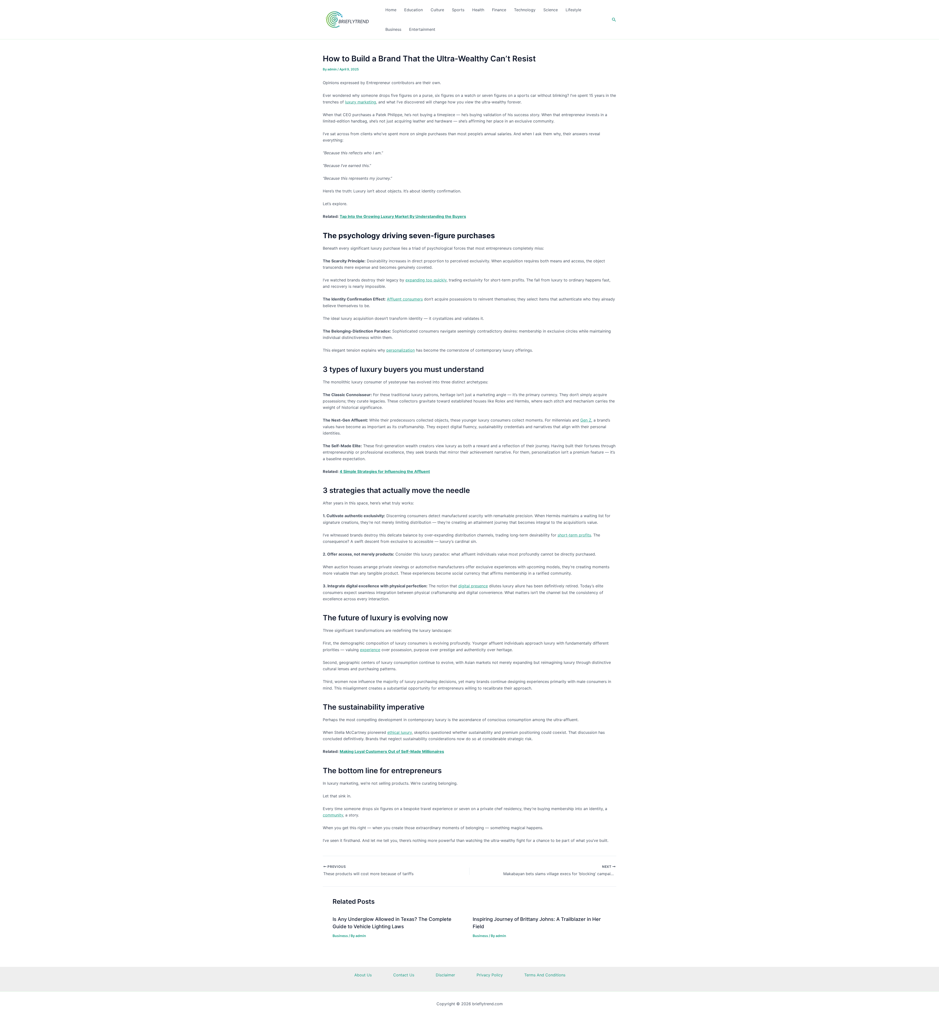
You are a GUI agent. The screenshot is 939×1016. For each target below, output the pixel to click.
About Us (363, 974)
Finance (499, 9)
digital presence (473, 585)
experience (370, 649)
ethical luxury (399, 732)
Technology (525, 9)
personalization (400, 350)
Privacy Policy (490, 974)
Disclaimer (445, 974)
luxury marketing (360, 102)
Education (413, 9)
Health (478, 9)
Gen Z (585, 420)
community (333, 815)
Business (393, 29)
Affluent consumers (405, 299)
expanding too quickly (426, 280)
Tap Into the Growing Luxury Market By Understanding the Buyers (403, 216)
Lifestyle (573, 9)
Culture (437, 9)
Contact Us (403, 974)
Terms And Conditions (544, 974)
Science (550, 9)
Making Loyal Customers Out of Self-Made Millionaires (392, 751)
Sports (458, 9)
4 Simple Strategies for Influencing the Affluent (385, 471)
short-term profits (574, 535)
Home (390, 9)
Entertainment (422, 29)
